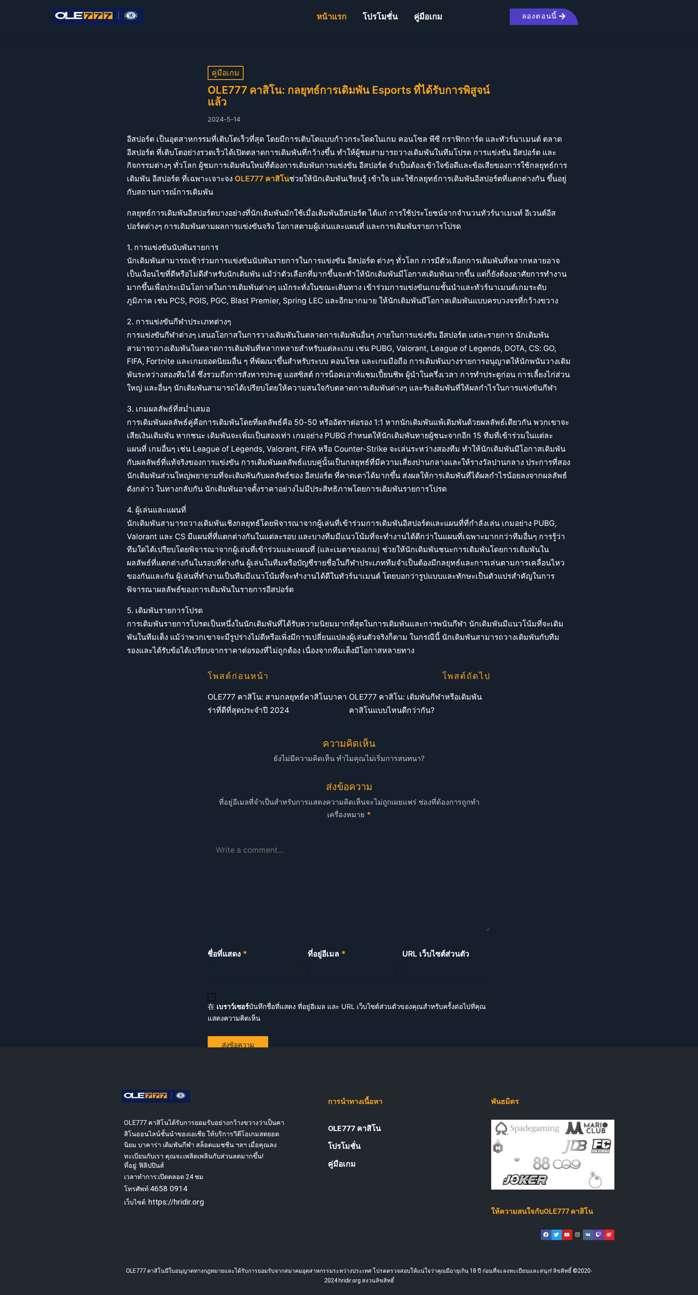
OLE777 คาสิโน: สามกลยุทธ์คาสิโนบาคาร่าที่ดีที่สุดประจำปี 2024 (277, 703)
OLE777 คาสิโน (354, 1128)
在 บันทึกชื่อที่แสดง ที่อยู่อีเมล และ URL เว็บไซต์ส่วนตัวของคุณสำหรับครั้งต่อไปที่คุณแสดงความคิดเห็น (347, 1012)
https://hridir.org (176, 1202)
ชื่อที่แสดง (227, 954)
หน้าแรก (332, 16)
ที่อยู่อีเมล (327, 954)
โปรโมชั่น (380, 16)
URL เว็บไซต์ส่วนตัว (435, 954)
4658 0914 (168, 1188)
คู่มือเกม (428, 16)
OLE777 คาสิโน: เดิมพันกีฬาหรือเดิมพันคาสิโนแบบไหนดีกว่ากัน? (415, 703)
